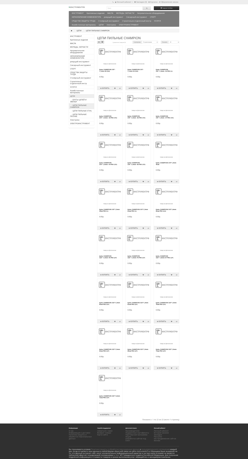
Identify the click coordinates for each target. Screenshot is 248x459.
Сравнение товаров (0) (119, 42)
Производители (132, 431)
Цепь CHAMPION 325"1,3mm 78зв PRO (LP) (166, 303)
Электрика (111, 25)
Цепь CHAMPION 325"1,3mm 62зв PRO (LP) (137, 303)
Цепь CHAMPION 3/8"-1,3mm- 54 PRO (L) (164, 70)
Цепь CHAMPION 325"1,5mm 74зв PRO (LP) (166, 350)
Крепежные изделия (95, 13)
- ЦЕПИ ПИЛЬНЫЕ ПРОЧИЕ (78, 115)
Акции (128, 436)
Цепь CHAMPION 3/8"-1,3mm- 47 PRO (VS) (165, 117)
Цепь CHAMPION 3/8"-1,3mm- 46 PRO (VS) (136, 117)
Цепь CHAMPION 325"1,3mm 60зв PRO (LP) (109, 303)
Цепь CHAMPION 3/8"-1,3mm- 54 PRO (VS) (108, 163)
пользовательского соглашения (155, 449)
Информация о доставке (79, 433)
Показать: (164, 42)
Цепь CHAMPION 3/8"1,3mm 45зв (166, 163)
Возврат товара (104, 433)
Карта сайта (102, 435)
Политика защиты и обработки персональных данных (80, 437)
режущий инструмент (113, 17)
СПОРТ (153, 17)
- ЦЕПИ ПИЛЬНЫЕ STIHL (81, 111)
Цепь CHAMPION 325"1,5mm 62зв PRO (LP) (109, 350)
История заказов (161, 433)
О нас (71, 431)
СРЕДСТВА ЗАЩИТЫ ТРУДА (83, 21)
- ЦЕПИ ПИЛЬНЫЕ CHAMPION (78, 106)
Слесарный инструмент (136, 17)
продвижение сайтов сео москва (80, 441)
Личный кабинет (161, 431)
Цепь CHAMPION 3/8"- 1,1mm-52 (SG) (135, 70)
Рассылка (158, 436)
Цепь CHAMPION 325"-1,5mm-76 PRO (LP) (136, 257)
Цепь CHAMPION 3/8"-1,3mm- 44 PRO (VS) (108, 117)
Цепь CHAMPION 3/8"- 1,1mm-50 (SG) (107, 70)
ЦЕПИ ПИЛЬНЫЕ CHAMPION (97, 30)
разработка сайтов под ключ (135, 439)
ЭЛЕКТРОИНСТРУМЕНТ (129, 25)
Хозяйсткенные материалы (84, 25)
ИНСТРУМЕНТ (78, 13)
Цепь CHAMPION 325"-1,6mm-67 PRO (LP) (164, 257)
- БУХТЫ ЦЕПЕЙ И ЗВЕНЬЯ (78, 101)
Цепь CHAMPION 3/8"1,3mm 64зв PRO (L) (137, 210)
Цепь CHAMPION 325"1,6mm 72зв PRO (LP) (109, 396)
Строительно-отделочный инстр (136, 21)
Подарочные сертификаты (137, 433)
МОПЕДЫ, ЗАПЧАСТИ (125, 13)
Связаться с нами (104, 431)
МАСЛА (110, 13)
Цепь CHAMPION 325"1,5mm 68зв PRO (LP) (137, 350)
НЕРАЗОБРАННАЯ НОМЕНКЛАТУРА (86, 17)
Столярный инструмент (108, 21)
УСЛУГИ (157, 21)
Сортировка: (137, 42)
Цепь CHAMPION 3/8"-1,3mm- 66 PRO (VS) (136, 163)
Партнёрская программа (136, 435)
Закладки (158, 435)
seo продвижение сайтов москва (165, 439)
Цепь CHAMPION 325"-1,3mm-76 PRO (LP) (108, 257)
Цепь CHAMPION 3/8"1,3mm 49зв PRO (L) (109, 210)
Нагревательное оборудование (151, 13)
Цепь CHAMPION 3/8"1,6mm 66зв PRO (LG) (166, 210)
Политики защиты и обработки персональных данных (115, 449)
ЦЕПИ (101, 25)
